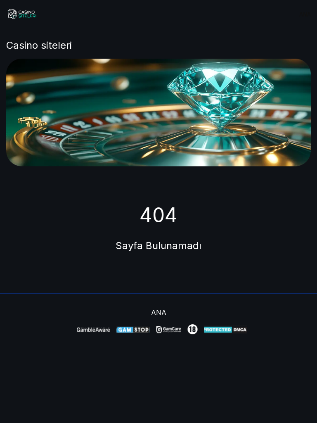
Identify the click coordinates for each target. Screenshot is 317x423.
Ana (305, 14)
